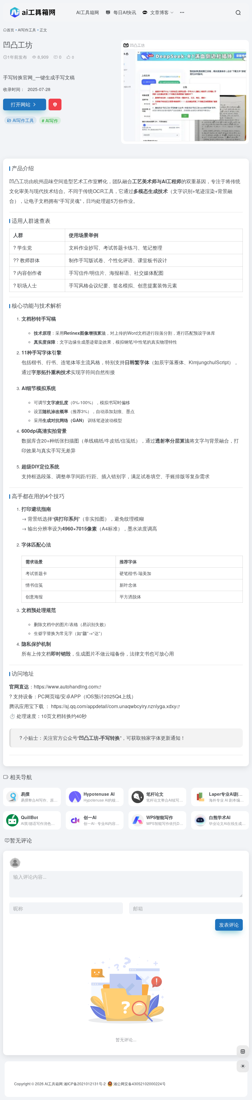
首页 (10, 29)
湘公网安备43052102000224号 (139, 1083)
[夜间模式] (243, 1066)
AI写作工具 (27, 29)
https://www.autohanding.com (66, 686)
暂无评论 (21, 840)
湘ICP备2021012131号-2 (85, 1083)
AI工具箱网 (54, 1083)
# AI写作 (50, 120)
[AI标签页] (243, 1051)
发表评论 (229, 924)
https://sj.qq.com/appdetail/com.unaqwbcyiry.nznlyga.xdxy (113, 706)
